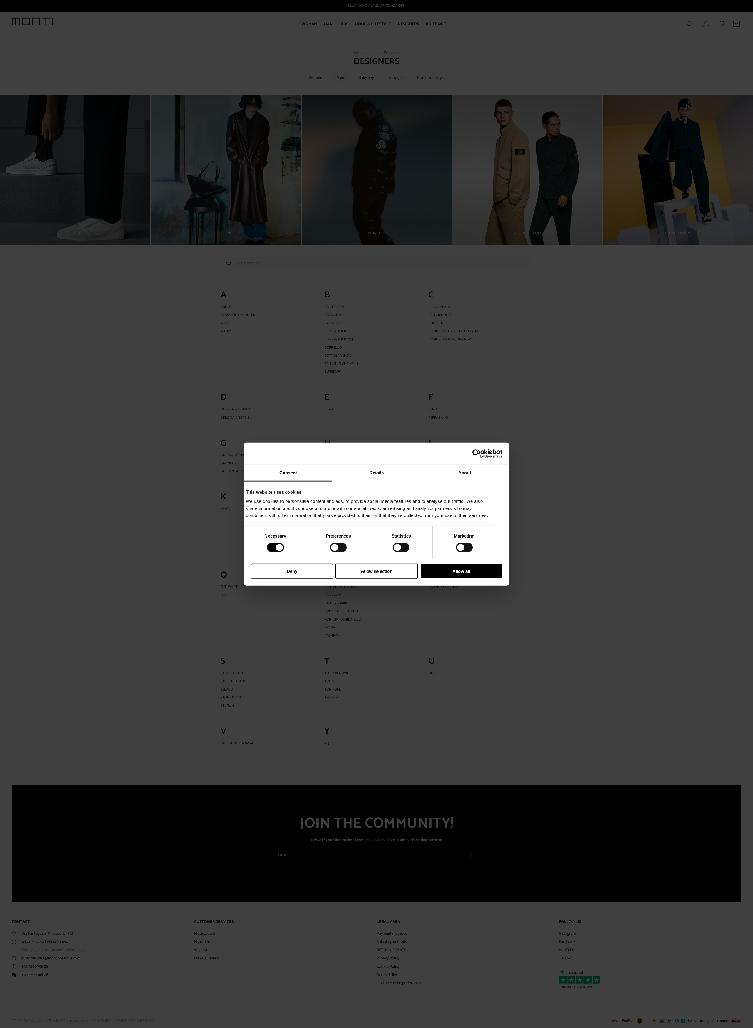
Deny (292, 571)
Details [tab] (376, 472)
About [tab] (464, 472)
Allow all (461, 571)
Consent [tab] (288, 472)
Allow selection (376, 571)
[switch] (338, 547)
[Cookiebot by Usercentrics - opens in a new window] (476, 453)
